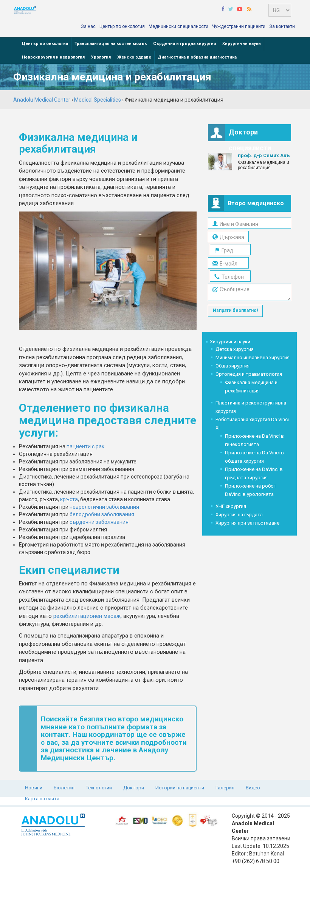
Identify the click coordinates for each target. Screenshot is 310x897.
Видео (253, 787)
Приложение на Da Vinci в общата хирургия (254, 457)
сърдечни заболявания (99, 522)
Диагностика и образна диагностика (197, 57)
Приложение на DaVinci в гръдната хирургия (254, 473)
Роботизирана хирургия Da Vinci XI (252, 424)
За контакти (282, 26)
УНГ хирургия (230, 506)
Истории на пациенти (179, 787)
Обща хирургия (232, 366)
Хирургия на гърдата (239, 514)
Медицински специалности (178, 26)
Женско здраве (134, 57)
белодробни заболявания (102, 514)
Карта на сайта (42, 798)
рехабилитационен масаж (87, 616)
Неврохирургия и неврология (53, 57)
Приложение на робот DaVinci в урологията (250, 490)
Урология (101, 57)
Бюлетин (64, 787)
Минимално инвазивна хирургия (252, 357)
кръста (69, 499)
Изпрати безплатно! (235, 310)
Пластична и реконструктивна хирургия (250, 407)
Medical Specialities (97, 100)
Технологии (99, 787)
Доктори (133, 787)
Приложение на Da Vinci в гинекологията (254, 440)
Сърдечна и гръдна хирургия (184, 43)
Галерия (224, 787)
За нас (88, 26)
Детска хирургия (234, 349)
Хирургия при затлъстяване (247, 523)
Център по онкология (122, 26)
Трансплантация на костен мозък (110, 43)
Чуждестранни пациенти (238, 26)
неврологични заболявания (104, 507)
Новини (33, 787)
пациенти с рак (85, 446)
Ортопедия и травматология (248, 374)
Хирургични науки (241, 43)
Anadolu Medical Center (41, 100)
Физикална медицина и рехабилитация (251, 387)
